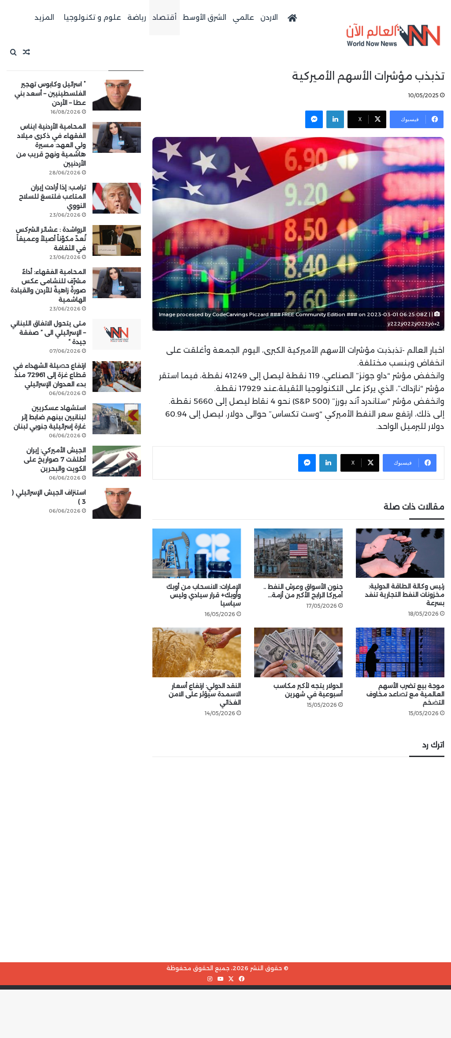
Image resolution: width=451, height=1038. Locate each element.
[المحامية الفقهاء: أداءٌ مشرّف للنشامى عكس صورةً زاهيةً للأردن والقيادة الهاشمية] (116, 282)
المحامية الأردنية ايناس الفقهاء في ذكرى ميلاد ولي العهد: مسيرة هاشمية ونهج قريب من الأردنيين (51, 144)
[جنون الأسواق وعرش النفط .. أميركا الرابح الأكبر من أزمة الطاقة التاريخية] (298, 553)
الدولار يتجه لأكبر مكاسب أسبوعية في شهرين (308, 690)
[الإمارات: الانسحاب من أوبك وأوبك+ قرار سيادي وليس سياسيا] (196, 553)
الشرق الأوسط (204, 17)
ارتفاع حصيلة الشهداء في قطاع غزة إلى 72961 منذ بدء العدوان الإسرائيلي (49, 375)
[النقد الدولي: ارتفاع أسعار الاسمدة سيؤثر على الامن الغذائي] (196, 652)
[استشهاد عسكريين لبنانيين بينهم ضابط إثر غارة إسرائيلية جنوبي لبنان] (116, 418)
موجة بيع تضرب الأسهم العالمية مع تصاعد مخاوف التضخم (405, 694)
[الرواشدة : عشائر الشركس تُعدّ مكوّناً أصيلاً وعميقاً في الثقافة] (116, 240)
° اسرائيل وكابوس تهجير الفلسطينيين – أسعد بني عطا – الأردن (50, 93)
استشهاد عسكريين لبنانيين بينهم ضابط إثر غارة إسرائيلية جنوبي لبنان (50, 417)
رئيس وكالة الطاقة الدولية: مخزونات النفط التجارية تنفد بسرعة (404, 594)
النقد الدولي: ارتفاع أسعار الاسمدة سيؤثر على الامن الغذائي (205, 694)
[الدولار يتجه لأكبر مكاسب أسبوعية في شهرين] (298, 652)
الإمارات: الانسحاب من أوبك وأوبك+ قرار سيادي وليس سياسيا (203, 595)
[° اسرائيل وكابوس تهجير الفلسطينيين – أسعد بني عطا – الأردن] (116, 95)
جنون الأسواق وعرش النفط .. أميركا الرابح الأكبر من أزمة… (303, 591)
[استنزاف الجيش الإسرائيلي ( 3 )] (116, 503)
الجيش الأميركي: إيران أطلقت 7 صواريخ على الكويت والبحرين (55, 459)
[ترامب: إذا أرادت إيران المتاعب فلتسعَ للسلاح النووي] (116, 198)
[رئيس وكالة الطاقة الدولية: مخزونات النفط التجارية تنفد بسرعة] (400, 553)
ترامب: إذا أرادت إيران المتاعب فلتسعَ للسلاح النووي (52, 196)
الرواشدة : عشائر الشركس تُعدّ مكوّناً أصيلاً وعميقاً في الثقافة (51, 238)
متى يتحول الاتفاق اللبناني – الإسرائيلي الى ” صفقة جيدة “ (48, 332)
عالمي (243, 17)
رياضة (136, 17)
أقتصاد (164, 17)
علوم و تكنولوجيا (92, 17)
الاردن (269, 17)
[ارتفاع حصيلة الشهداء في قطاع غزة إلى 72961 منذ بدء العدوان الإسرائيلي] (116, 376)
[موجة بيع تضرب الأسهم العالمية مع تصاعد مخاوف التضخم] (400, 652)
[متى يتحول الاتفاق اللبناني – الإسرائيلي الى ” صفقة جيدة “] (116, 334)
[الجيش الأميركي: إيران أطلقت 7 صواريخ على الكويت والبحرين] (116, 461)
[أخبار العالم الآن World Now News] (393, 35)
